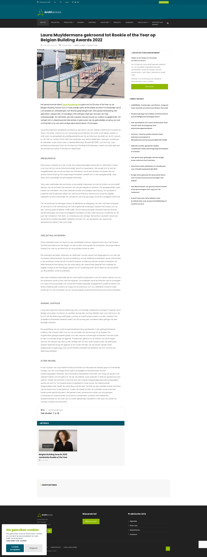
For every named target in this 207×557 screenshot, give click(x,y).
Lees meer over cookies (16, 541)
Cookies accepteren (15, 548)
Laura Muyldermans (70, 104)
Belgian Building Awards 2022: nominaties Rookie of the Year (53, 456)
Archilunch (142, 22)
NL (55, 2)
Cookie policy (56, 547)
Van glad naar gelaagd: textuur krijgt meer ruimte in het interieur (147, 158)
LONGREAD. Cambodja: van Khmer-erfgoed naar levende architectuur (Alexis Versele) (149, 106)
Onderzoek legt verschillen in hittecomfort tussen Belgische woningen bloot (149, 115)
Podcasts (117, 22)
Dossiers (80, 22)
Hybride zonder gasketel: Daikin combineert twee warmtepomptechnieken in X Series (149, 149)
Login (67, 2)
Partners (92, 22)
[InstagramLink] (79, 2)
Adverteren (163, 2)
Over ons (133, 525)
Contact (133, 534)
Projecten (55, 22)
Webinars (129, 22)
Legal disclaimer (70, 547)
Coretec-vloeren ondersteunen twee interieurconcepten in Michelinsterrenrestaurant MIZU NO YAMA (149, 137)
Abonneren (149, 87)
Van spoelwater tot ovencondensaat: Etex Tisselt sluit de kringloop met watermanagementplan (149, 125)
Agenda (133, 521)
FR (60, 2)
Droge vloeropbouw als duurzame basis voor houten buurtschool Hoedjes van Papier (148, 178)
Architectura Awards (157, 23)
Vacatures (105, 22)
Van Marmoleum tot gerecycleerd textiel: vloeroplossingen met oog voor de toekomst (149, 189)
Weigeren (33, 548)
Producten (68, 22)
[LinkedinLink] (76, 2)
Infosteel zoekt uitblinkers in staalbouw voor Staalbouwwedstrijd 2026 (148, 167)
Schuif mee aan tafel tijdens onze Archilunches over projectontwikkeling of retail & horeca (149, 201)
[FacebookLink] (73, 2)
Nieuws (43, 22)
